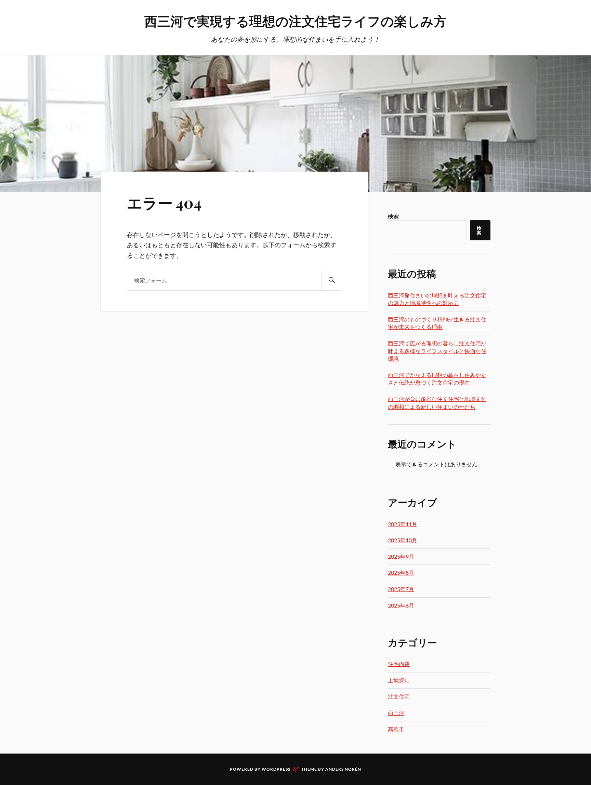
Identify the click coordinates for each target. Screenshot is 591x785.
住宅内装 (399, 664)
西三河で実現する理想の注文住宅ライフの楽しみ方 (295, 20)
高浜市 (396, 729)
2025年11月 (402, 524)
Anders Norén (343, 769)
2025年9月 (401, 556)
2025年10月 (402, 540)
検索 (393, 216)
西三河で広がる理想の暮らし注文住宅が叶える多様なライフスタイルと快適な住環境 (437, 351)
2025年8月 (401, 572)
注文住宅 (399, 696)
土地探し (399, 680)
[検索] (331, 280)
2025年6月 (401, 605)
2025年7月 (401, 589)
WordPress (276, 769)
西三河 (396, 712)
